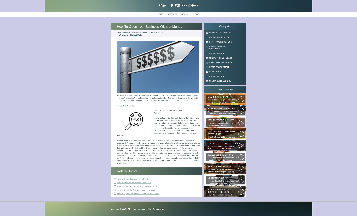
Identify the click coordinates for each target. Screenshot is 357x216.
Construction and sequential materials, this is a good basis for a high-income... (222, 99)
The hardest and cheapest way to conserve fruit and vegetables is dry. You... (221, 169)
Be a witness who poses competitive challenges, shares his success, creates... (223, 146)
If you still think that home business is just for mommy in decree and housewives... (223, 180)
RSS (149, 209)
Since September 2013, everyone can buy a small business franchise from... (222, 134)
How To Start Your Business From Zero (134, 183)
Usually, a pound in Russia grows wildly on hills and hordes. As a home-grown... (222, 111)
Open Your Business (220, 81)
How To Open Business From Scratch (133, 179)
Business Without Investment (219, 47)
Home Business (217, 72)
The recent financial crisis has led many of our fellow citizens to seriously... (222, 157)
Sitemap (184, 14)
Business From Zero (220, 37)
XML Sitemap (158, 209)
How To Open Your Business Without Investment (138, 193)
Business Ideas (217, 53)
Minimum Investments (220, 58)
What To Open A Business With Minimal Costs (137, 186)
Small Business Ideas (178, 6)
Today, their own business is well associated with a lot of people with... (221, 192)
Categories (172, 14)
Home (160, 14)
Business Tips (216, 76)
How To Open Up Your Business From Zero (136, 190)
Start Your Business (220, 42)
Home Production (219, 67)
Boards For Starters (221, 33)
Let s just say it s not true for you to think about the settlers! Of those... (222, 122)
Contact (195, 14)
